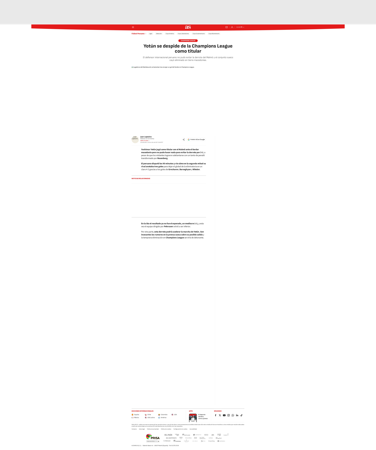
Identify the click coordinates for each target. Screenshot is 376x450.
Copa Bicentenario (214, 33)
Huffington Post (171, 438)
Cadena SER (206, 434)
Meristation (221, 441)
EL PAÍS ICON (195, 441)
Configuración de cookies (180, 429)
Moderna (177, 441)
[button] (184, 139)
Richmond (167, 441)
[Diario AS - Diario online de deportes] (188, 27)
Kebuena (218, 438)
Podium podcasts (186, 441)
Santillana (186, 434)
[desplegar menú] (133, 27)
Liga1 (150, 33)
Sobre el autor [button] (144, 140)
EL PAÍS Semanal (202, 438)
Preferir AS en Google (197, 139)
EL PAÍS (168, 434)
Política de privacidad (153, 429)
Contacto (134, 429)
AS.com (212, 434)
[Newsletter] (226, 27)
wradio (181, 438)
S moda (203, 441)
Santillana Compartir (197, 434)
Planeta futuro (210, 438)
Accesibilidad (193, 429)
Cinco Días (188, 438)
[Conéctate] (232, 27)
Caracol (226, 434)
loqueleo (211, 441)
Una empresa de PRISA (153, 437)
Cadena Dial (195, 438)
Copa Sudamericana (199, 33)
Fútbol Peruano (138, 33)
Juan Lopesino (146, 137)
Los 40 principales (177, 434)
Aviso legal (142, 429)
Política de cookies (166, 429)
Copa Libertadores (183, 33)
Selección (159, 33)
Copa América (170, 33)
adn (219, 434)
